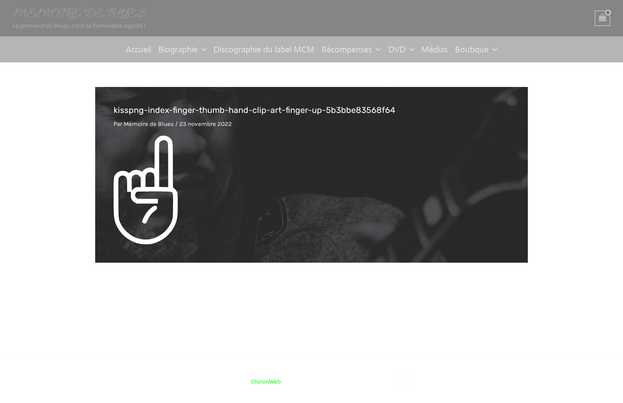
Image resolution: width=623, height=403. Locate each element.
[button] (202, 49)
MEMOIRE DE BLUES (79, 14)
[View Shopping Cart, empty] (602, 18)
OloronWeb (266, 381)
